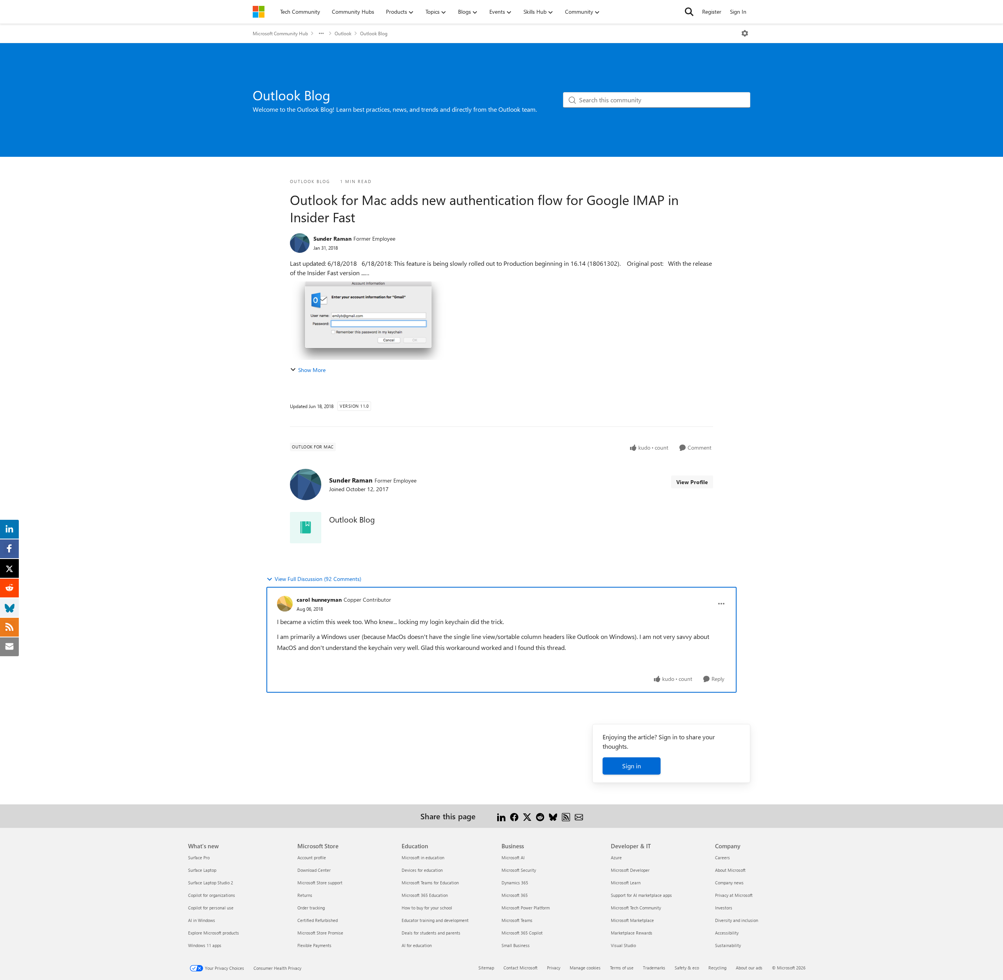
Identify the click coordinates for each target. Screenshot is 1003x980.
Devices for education (422, 870)
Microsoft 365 (515, 895)
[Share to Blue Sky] (553, 816)
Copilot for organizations (211, 895)
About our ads (749, 968)
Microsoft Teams (517, 920)
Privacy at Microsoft (734, 895)
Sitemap (486, 968)
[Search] (689, 11)
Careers (722, 857)
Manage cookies (585, 968)
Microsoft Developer (630, 870)
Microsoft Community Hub (280, 33)
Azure (616, 857)
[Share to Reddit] (540, 816)
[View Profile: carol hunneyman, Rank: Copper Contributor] (285, 604)
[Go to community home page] (258, 12)
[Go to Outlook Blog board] (305, 527)
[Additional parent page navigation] (321, 33)
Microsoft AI (513, 857)
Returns (304, 895)
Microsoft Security (519, 870)
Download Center (314, 870)
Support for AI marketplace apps (641, 895)
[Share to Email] (579, 816)
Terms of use (622, 968)
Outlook (343, 33)
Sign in (631, 766)
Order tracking (311, 908)
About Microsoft (730, 870)
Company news (729, 883)
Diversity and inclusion (736, 920)
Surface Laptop (202, 870)
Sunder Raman (332, 238)
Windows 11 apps (204, 945)
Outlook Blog (373, 33)
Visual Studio (623, 945)
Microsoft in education (423, 857)
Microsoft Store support (319, 883)
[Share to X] (527, 816)
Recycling (717, 968)
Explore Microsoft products (213, 933)
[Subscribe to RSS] (566, 816)
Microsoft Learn (626, 883)
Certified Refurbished (317, 920)
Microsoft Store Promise (320, 933)
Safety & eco (687, 968)
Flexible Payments (314, 945)
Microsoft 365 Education (425, 895)
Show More (312, 370)
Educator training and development (435, 920)
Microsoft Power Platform (526, 908)
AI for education (417, 945)
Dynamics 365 (515, 883)
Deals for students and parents (431, 933)
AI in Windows (201, 920)
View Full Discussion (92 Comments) (318, 579)
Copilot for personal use (211, 908)
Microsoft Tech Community (636, 908)
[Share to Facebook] (514, 816)
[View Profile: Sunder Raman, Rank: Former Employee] (300, 243)
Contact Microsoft (520, 968)
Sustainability (728, 945)
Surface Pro (199, 857)
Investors (723, 908)
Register (711, 11)
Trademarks (654, 968)
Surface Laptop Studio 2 (210, 883)
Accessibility (727, 933)
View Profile (692, 482)
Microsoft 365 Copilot (522, 933)
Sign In (738, 11)
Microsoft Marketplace (632, 920)
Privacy (553, 968)
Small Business (516, 945)
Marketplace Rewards (631, 933)
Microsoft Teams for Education (430, 883)
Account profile (311, 857)
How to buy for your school (427, 908)
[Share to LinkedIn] (501, 816)
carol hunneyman (319, 599)
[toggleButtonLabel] (744, 33)
